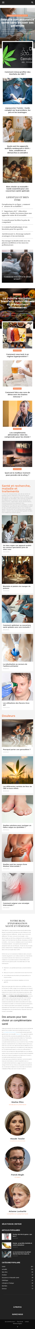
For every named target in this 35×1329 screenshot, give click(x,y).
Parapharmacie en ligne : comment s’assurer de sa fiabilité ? (16, 205)
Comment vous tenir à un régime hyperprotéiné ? (17, 355)
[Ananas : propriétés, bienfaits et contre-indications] (6, 1245)
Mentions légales (17, 1323)
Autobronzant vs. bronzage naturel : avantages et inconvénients (16, 235)
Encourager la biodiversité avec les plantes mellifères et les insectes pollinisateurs (16, 243)
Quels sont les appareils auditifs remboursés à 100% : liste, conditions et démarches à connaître (17, 149)
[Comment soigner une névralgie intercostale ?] (17, 887)
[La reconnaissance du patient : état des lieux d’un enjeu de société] (6, 1254)
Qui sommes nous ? (10, 1321)
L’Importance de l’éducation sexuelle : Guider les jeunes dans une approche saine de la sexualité (17, 213)
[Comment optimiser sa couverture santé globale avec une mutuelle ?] (17, 609)
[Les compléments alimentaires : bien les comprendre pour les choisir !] (17, 414)
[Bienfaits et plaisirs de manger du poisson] (17, 570)
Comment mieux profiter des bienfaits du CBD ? (17, 73)
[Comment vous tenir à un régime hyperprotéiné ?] (17, 335)
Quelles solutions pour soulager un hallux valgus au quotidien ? (17, 826)
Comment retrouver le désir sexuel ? (17, 277)
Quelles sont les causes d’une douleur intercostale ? (15, 865)
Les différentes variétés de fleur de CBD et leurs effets (17, 787)
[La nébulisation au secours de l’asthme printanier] (17, 648)
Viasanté (18, 1034)
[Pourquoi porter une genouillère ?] (17, 733)
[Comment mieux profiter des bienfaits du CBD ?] (17, 55)
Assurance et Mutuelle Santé (17, 15)
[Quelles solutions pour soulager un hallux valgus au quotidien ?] (17, 809)
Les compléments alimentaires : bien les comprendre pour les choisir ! (17, 435)
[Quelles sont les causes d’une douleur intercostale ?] (17, 848)
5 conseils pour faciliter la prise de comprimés (16, 221)
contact (27, 1321)
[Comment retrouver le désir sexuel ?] (17, 266)
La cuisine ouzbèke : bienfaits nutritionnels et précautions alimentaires (17, 303)
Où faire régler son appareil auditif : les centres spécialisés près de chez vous (17, 547)
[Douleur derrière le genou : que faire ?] (6, 1236)
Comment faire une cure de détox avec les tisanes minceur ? (17, 394)
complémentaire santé (10, 1032)
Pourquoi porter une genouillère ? (17, 749)
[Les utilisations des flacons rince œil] (17, 687)
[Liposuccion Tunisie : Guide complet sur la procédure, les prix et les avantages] (17, 91)
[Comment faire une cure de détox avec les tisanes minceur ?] (17, 373)
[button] (3, 2)
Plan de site (20, 1321)
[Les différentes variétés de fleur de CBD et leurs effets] (17, 770)
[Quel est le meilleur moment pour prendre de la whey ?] (17, 454)
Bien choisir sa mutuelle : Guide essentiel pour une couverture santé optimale (17, 189)
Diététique (17, 294)
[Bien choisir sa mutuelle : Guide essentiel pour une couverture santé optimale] (17, 170)
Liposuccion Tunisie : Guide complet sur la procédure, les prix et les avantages (17, 110)
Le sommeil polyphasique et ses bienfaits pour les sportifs (14, 228)
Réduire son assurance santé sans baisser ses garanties (17, 22)
